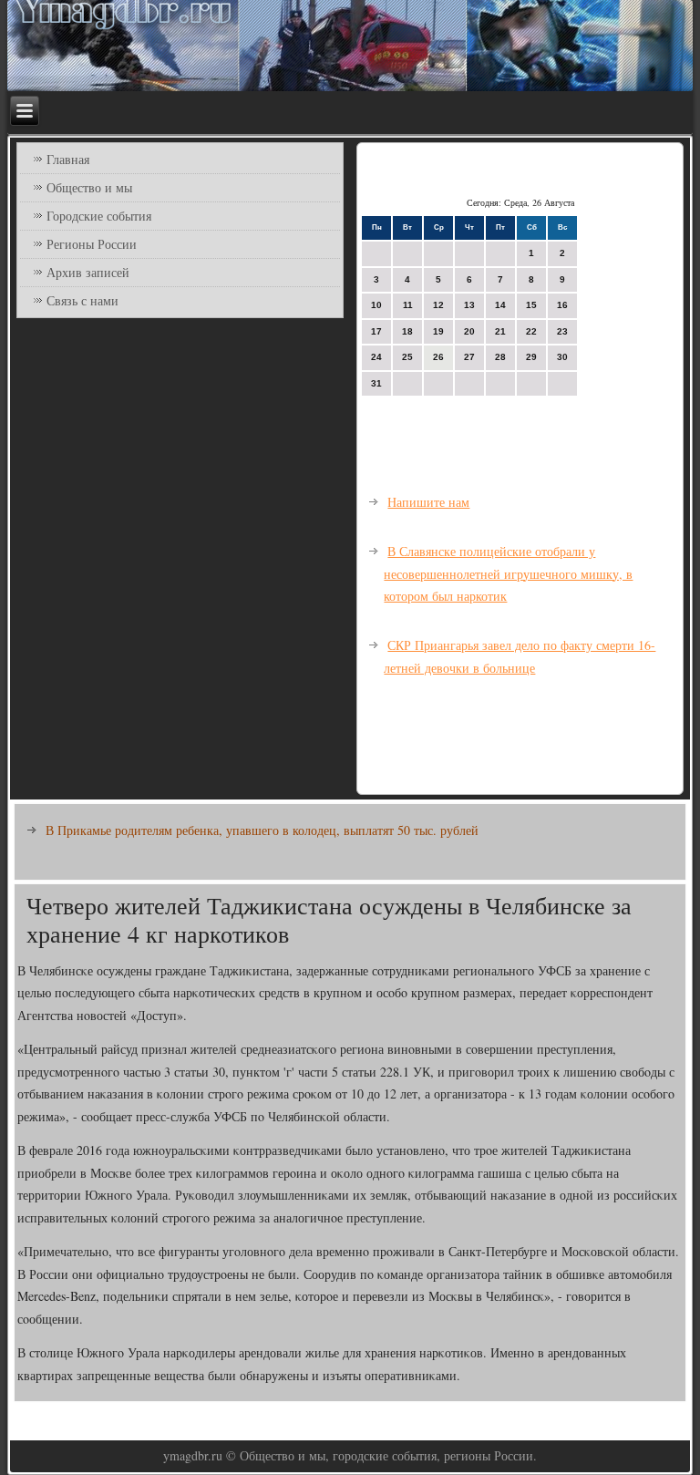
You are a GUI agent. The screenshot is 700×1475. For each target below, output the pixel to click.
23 (562, 331)
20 (469, 331)
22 (531, 331)
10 (376, 305)
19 (438, 331)
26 (438, 357)
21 (500, 331)
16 (562, 305)
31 (376, 383)
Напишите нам (428, 502)
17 (376, 331)
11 (408, 305)
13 (469, 305)
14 (500, 305)
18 (407, 331)
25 (407, 357)
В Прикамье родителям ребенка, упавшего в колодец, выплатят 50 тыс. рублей (262, 830)
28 (500, 357)
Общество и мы (89, 187)
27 (469, 357)
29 (531, 357)
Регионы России (91, 244)
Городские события (98, 215)
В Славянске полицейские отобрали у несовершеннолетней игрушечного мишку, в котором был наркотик (508, 573)
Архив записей (87, 272)
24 (376, 357)
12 (438, 305)
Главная (67, 159)
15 (531, 305)
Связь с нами (82, 300)
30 (562, 357)
